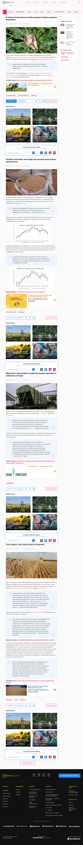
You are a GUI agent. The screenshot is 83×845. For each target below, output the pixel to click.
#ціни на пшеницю (11, 312)
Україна (10, 12)
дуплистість (9, 77)
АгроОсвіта (49, 807)
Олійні (49, 12)
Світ (35, 12)
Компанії (18, 792)
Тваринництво (7, 796)
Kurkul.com (9, 415)
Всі (4, 12)
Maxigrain (33, 612)
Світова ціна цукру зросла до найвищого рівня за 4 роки (34, 80)
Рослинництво (7, 793)
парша (42, 75)
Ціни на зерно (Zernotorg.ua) (33, 792)
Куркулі (18, 789)
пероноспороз (34, 73)
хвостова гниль (49, 75)
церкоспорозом (17, 57)
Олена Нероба (40, 612)
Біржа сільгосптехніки (33, 803)
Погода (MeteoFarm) (34, 789)
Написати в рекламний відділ (73, 791)
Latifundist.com (42, 588)
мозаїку (17, 75)
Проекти (54, 2)
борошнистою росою (28, 57)
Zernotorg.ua (15, 588)
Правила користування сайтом (72, 809)
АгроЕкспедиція (50, 802)
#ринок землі (64, 57)
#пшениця (9, 699)
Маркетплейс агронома (33, 807)
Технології (5, 801)
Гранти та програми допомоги (54, 805)
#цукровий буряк (11, 95)
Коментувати (11, 101)
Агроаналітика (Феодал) (33, 796)
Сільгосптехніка (59, 12)
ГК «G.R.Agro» (43, 413)
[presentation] (3, 12)
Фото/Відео (63, 2)
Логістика (5, 806)
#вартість (22, 699)
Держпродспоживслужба (44, 59)
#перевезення (10, 483)
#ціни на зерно (65, 60)
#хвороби (34, 95)
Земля (29, 12)
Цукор (69, 12)
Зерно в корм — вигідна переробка (52, 799)
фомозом (38, 57)
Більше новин (28, 763)
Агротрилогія (49, 792)
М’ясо (76, 12)
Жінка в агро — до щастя (52, 812)
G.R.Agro (23, 203)
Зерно (42, 12)
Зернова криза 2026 (51, 789)
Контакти (71, 805)
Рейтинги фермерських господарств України (52, 795)
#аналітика (21, 312)
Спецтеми (37, 2)
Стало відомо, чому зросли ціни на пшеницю (30, 292)
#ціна (16, 699)
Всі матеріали (51, 101)
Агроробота (32, 799)
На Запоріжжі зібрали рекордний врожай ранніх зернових (36, 640)
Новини (29, 2)
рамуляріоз (42, 73)
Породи (18, 794)
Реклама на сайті (73, 794)
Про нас (71, 802)
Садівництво (20, 12)
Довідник (45, 2)
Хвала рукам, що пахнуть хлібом (54, 815)
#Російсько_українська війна (66, 53)
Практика (5, 798)
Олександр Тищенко (25, 588)
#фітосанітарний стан (23, 95)
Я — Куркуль (49, 810)
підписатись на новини (69, 775)
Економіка (5, 804)
